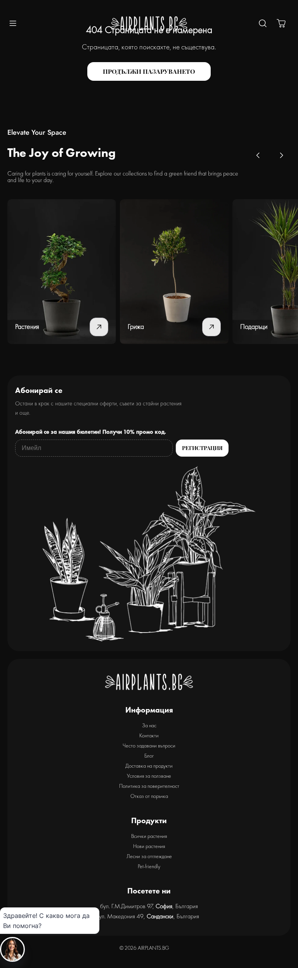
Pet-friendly (149, 866)
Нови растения (149, 846)
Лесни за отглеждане (149, 856)
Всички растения (149, 835)
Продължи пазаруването (149, 71)
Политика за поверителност (149, 785)
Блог (149, 755)
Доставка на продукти (149, 765)
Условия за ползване (149, 775)
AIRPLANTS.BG (153, 947)
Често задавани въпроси (149, 745)
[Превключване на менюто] (13, 23)
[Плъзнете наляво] (258, 155)
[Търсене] (262, 23)
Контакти (149, 735)
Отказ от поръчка (149, 795)
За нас (149, 725)
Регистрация (202, 448)
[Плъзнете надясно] (281, 155)
